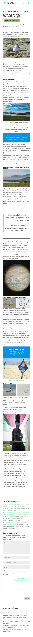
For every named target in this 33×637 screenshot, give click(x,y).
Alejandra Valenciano (10, 25)
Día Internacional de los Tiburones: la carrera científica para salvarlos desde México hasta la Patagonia (15, 617)
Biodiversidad (6, 26)
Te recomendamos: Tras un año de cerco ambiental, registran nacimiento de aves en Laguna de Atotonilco (16, 137)
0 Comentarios (15, 26)
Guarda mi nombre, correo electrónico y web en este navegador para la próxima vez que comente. (16, 572)
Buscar (27, 598)
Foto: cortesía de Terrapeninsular (16, 380)
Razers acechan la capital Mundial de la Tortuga (16, 353)
